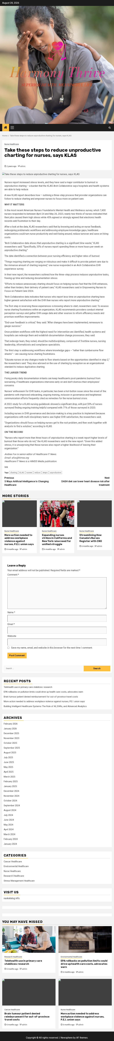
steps (45, 472)
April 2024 (8, 829)
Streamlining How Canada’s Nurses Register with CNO (90, 538)
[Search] (109, 128)
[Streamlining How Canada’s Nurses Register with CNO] (94, 513)
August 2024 (10, 810)
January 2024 (10, 844)
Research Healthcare (14, 876)
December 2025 (11, 733)
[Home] (5, 128)
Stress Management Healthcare (19, 880)
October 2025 (10, 743)
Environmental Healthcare (16, 866)
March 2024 (9, 834)
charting (13, 472)
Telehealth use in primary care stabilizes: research (28, 687)
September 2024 (12, 805)
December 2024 (11, 791)
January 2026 (10, 728)
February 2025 (11, 781)
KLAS (21, 472)
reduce (37, 472)
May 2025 (8, 767)
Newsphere (67, 1037)
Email (11, 624)
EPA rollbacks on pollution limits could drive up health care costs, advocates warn (43, 692)
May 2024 (8, 824)
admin (22, 166)
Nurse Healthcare (11, 144)
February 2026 (11, 723)
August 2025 (10, 752)
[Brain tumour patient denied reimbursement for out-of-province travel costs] (29, 992)
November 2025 (11, 738)
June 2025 (9, 762)
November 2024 (11, 796)
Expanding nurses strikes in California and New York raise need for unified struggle (57, 540)
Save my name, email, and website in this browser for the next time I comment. (51, 647)
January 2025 (10, 786)
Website (11, 636)
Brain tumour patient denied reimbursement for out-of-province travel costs (41, 696)
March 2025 (9, 776)
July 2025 (8, 757)
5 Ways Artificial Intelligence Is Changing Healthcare (26, 481)
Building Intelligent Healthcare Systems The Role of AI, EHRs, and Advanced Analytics (45, 706)
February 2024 (11, 839)
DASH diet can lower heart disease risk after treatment (85, 481)
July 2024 (8, 815)
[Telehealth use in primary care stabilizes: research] (29, 939)
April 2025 (8, 771)
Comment (13, 574)
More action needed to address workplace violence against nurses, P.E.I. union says (19, 540)
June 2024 (9, 820)
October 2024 (10, 800)
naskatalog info (12, 898)
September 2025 (12, 748)
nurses (29, 472)
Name (11, 612)
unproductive (55, 472)
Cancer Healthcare (13, 861)
